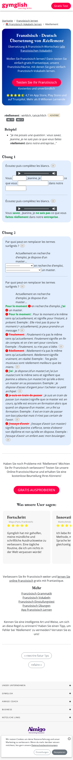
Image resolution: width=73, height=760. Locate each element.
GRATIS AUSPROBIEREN (36, 490)
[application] (36, 173)
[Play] (19, 173)
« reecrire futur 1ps (36, 656)
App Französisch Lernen (36, 610)
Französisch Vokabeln (36, 597)
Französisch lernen (27, 20)
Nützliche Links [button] (11, 717)
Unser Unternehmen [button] (13, 685)
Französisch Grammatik (36, 593)
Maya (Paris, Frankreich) (21, 521)
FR (12, 119)
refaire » (36, 665)
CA (21, 119)
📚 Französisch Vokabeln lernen (24, 24)
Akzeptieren (59, 752)
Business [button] (7, 709)
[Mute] (53, 173)
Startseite (7, 20)
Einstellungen (42, 752)
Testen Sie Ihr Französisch (36, 82)
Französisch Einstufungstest (36, 601)
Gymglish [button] (7, 693)
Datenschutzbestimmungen (44, 745)
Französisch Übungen (36, 606)
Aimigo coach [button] (10, 701)
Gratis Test (61, 6)
